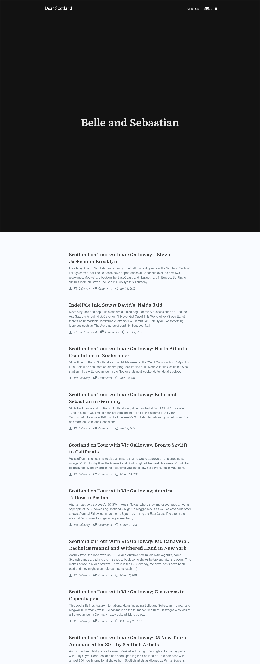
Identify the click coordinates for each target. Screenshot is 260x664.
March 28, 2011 (129, 474)
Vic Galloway (81, 288)
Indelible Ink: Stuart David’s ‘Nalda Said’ (116, 305)
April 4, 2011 (127, 428)
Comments (105, 288)
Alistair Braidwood (85, 332)
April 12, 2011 (127, 378)
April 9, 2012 (127, 288)
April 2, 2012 (134, 332)
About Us (193, 8)
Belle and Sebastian (130, 122)
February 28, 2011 (130, 621)
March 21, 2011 (129, 525)
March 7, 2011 (128, 575)
